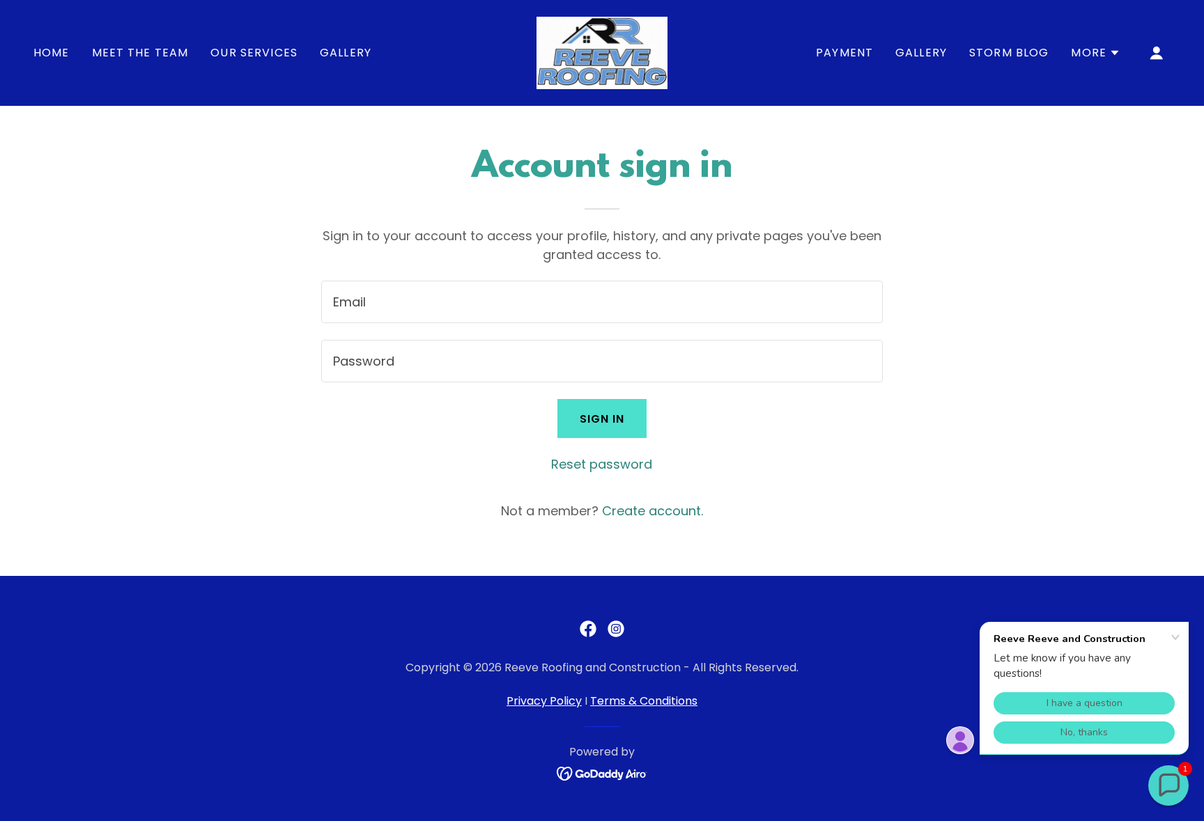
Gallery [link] (345, 53)
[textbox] (601, 302)
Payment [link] (844, 53)
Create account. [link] (652, 510)
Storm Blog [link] (1009, 53)
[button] (1095, 53)
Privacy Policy (544, 701)
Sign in (602, 419)
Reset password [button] (601, 464)
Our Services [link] (254, 53)
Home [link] (51, 53)
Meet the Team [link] (140, 53)
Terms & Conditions (643, 701)
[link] (602, 52)
